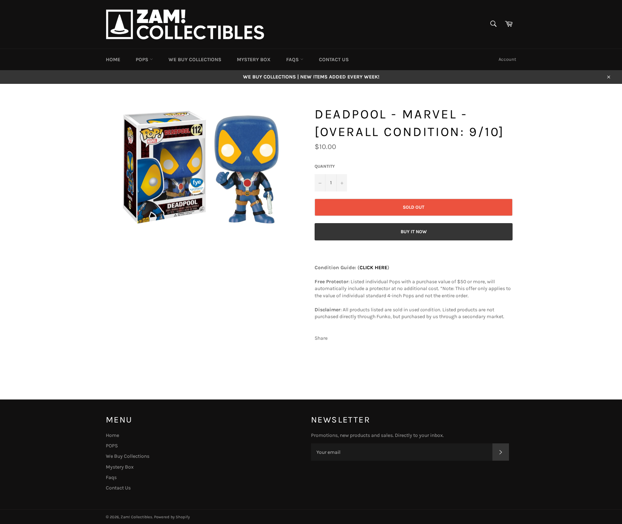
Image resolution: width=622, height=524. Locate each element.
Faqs (293, 60)
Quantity (325, 166)
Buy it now (414, 231)
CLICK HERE (373, 268)
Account (507, 59)
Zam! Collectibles (136, 517)
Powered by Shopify (172, 517)
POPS (143, 60)
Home (113, 60)
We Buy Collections (194, 60)
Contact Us (334, 60)
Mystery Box (254, 60)
